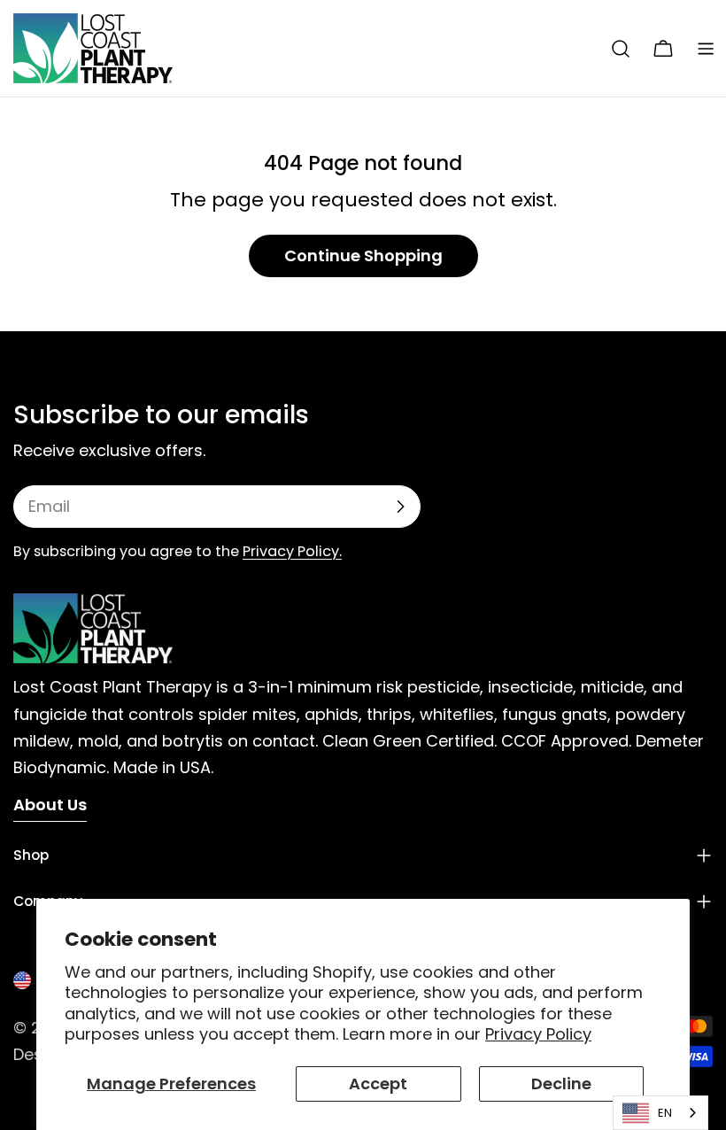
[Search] (620, 48)
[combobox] (660, 1112)
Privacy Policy (538, 1034)
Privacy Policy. (292, 551)
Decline (561, 1083)
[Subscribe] (400, 506)
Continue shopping (363, 255)
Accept (378, 1083)
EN (665, 1112)
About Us (50, 804)
